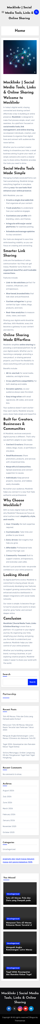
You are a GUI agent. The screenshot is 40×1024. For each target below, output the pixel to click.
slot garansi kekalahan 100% (20, 862)
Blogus (32, 1017)
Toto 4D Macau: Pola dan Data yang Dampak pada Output (18, 900)
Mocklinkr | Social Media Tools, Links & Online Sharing (19, 13)
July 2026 (7, 797)
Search (7, 674)
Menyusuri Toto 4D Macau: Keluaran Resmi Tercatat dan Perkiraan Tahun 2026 (18, 727)
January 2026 (9, 820)
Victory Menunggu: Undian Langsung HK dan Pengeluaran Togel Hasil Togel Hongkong (19, 755)
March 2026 (8, 808)
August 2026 (8, 791)
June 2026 (7, 802)
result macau (21, 859)
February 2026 (9, 814)
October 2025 (8, 832)
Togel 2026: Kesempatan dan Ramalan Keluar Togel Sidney (18, 974)
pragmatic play (9, 859)
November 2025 (9, 826)
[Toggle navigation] (3, 12)
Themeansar (20, 1021)
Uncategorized (9, 849)
